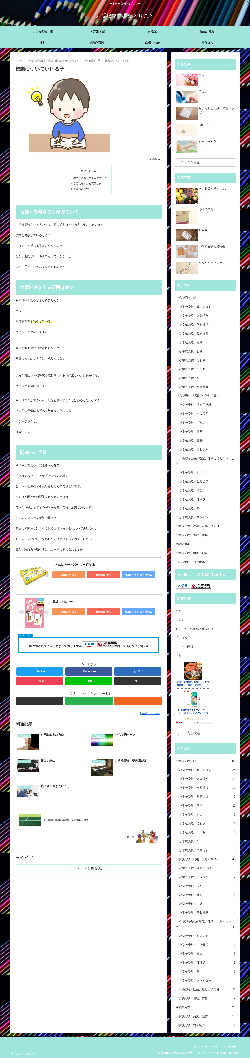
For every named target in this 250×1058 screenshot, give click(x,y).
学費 (178, 655)
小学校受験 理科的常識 (195, 404)
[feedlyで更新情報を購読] (89, 701)
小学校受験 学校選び (193, 324)
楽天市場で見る (103, 575)
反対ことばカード (64, 601)
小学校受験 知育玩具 (190, 561)
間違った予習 (81, 188)
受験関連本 (183, 544)
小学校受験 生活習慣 (193, 481)
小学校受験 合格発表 (193, 387)
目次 (84, 170)
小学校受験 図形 (191, 431)
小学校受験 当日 (191, 378)
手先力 (180, 619)
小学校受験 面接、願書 (192, 553)
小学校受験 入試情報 (193, 315)
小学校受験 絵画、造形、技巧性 (197, 526)
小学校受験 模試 (191, 490)
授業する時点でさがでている (90, 178)
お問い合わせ (228, 1046)
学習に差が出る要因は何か (88, 183)
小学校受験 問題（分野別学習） (197, 395)
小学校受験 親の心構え (195, 306)
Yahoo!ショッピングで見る (138, 575)
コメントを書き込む (89, 869)
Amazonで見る (69, 575)
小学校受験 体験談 (192, 499)
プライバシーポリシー (204, 1046)
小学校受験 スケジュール (196, 517)
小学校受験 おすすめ (193, 472)
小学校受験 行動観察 (193, 449)
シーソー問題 (184, 646)
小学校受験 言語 (191, 440)
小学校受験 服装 (191, 342)
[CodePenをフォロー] (39, 701)
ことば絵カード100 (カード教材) (73, 564)
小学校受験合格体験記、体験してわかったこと (205, 461)
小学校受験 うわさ (192, 360)
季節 (178, 611)
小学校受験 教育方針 (193, 333)
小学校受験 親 (186, 297)
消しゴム (181, 637)
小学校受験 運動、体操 (192, 535)
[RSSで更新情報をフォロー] (138, 701)
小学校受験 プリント (193, 422)
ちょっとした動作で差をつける (196, 628)
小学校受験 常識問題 (193, 413)
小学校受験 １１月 (192, 369)
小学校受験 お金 (191, 351)
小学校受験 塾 (189, 508)
